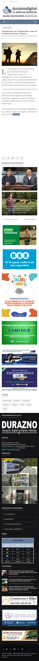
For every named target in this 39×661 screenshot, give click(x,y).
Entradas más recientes (11, 219)
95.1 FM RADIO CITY (10, 514)
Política (22, 404)
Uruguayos (6, 404)
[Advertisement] (19, 135)
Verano (5, 409)
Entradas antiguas (29, 219)
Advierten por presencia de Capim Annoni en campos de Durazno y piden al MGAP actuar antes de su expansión (23, 572)
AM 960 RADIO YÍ (9, 519)
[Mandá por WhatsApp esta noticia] (4, 158)
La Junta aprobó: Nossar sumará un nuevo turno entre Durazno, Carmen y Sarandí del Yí (22, 580)
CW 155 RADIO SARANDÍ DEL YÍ (13, 524)
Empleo (29, 404)
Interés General (7, 27)
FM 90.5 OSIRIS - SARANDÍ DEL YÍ (13, 529)
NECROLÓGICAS (13, 1)
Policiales (14, 404)
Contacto (4, 1)
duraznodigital (7, 38)
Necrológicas (26, 400)
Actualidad (17, 400)
